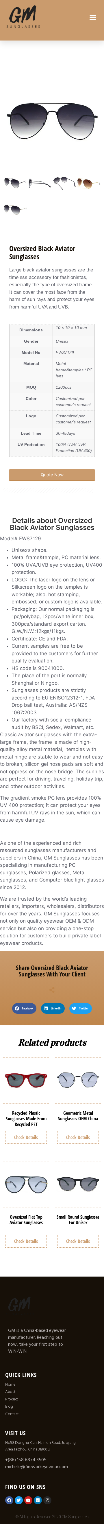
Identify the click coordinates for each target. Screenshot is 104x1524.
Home (10, 1384)
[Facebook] (9, 1500)
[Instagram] (47, 1500)
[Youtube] (28, 1500)
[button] (93, 17)
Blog (9, 1406)
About (10, 1392)
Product (11, 1399)
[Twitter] (19, 1500)
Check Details (26, 1137)
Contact (12, 1414)
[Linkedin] (38, 1500)
